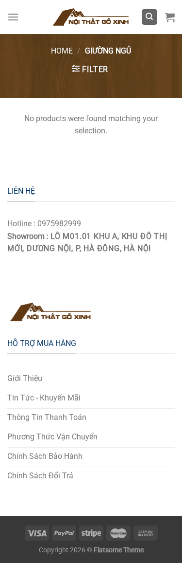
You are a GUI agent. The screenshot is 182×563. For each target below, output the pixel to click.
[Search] (150, 17)
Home (62, 50)
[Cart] (170, 17)
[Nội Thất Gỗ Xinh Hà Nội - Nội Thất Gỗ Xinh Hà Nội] (91, 17)
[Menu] (13, 17)
